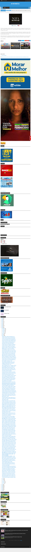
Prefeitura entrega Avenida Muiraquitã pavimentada (8, 338)
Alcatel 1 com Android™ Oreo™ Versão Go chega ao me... (9, 449)
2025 (2, 319)
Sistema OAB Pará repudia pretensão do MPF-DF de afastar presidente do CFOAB (15, 47)
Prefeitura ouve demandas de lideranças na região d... (9, 401)
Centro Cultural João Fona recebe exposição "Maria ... (9, 447)
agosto (3, 333)
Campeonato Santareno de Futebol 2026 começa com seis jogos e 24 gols (13, 536)
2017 (2, 484)
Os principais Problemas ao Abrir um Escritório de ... (9, 432)
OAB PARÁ (14, 12)
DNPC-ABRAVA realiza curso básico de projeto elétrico (9, 418)
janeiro (3, 483)
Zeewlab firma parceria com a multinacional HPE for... (9, 437)
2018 (2, 327)
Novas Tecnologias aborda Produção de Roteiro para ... (9, 407)
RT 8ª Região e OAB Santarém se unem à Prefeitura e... (9, 440)
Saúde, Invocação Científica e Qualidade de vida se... (8, 379)
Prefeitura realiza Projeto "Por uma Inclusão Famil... (8, 400)
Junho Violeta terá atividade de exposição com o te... (8, 377)
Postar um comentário (4, 55)
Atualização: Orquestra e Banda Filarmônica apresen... (9, 441)
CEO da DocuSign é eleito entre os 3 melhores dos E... (9, 366)
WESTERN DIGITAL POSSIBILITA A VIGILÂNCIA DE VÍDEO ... (9, 384)
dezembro (3, 328)
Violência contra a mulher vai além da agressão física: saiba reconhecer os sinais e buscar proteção (11, 10)
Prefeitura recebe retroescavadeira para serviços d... (9, 387)
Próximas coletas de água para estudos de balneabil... (9, 398)
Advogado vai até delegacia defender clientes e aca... (8, 406)
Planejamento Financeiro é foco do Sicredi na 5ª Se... (9, 412)
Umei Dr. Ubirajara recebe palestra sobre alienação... (8, 470)
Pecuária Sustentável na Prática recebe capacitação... (9, 378)
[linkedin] (27, 0)
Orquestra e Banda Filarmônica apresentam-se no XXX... (9, 442)
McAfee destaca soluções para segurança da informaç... (9, 446)
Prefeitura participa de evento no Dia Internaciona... (8, 337)
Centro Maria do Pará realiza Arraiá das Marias (8, 343)
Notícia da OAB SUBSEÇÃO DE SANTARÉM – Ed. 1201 (8, 456)
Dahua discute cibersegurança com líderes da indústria (9, 357)
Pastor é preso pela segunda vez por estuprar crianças (9, 350)
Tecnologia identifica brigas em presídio (7, 461)
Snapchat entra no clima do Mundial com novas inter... (9, 405)
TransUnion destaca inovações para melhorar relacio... (9, 477)
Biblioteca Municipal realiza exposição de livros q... (8, 367)
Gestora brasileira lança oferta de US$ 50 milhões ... (8, 416)
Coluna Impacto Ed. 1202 (5, 399)
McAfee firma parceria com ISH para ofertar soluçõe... (9, 355)
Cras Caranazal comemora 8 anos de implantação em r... (9, 339)
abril (3, 479)
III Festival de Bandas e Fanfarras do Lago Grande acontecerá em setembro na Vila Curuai (15, 533)
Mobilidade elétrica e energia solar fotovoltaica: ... (8, 348)
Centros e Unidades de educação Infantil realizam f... (9, 448)
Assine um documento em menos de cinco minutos (8, 417)
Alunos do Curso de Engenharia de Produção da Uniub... (9, 467)
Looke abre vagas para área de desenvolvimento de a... (9, 359)
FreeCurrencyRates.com (3, 191)
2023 (2, 321)
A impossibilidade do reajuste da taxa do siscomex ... (8, 349)
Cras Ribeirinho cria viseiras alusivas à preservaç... (8, 473)
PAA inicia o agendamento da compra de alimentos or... (9, 356)
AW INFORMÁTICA (15, 4)
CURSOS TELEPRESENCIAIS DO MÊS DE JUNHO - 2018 (8, 453)
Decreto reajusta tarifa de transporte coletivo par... (8, 428)
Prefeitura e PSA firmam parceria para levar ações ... (8, 450)
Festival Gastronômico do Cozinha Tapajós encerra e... (9, 397)
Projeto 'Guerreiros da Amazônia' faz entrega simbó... (9, 438)
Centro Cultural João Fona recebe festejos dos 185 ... (9, 431)
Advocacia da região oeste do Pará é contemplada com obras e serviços (25, 47)
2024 (2, 320)
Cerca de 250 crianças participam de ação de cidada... (9, 430)
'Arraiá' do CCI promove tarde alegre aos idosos (8, 374)
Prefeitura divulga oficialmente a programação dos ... (9, 389)
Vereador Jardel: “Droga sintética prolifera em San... (8, 427)
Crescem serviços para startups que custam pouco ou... (9, 358)
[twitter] (28, 0)
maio (3, 478)
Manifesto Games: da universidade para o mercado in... (9, 457)
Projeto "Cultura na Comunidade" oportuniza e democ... (9, 375)
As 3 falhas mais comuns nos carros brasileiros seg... (9, 409)
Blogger (21, 540)
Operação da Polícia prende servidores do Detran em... (9, 369)
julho (3, 334)
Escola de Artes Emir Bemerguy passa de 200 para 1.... (9, 469)
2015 (2, 486)
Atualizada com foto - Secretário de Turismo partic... (9, 471)
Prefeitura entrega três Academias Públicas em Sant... (9, 340)
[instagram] (26, 0)
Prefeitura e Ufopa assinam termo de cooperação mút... (9, 390)
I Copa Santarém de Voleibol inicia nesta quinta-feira (9, 466)
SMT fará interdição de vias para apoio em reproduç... (9, 422)
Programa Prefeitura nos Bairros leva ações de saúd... (9, 443)
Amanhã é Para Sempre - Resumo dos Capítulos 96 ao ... (9, 347)
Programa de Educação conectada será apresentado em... (9, 391)
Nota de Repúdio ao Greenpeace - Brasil (7, 360)
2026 (2, 318)
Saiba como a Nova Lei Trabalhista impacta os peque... (9, 386)
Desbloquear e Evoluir (6, 313)
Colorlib (3, 546)
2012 (2, 490)
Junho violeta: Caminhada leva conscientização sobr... (9, 388)
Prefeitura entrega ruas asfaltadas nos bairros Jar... (8, 345)
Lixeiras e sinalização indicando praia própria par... (8, 462)
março (3, 480)
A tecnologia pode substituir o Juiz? (6, 364)
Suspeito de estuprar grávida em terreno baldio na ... (9, 346)
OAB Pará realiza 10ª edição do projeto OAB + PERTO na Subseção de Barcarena (5, 47)
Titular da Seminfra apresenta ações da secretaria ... (8, 408)
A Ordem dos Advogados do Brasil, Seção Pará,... (8, 385)
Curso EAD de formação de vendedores (7, 370)
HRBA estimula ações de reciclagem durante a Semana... (9, 426)
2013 (2, 489)
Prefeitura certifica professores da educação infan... (9, 353)
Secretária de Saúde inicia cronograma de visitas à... (8, 459)
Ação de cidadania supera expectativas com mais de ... (9, 460)
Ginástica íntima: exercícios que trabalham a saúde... (8, 368)
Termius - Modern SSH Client (7, 306)
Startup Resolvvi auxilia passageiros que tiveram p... (8, 463)
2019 (2, 326)
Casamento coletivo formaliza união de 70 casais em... (9, 395)
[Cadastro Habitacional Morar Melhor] (15, 88)
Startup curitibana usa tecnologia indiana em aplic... (8, 419)
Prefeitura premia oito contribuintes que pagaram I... (9, 344)
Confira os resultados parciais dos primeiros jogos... (8, 421)
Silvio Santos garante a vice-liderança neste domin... (8, 354)
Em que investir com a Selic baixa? (6, 415)
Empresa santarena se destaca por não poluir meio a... (9, 394)
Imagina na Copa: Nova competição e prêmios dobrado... (9, 420)
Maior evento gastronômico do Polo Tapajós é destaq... (9, 458)
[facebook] (25, 0)
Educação (27, 10)
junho (3, 335)
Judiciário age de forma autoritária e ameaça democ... (9, 381)
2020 (2, 325)
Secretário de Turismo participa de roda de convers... (9, 472)
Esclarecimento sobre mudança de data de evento (8, 468)
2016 (2, 485)
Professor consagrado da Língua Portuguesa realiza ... (9, 436)
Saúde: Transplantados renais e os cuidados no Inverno (9, 365)
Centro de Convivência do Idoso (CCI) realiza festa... (8, 376)
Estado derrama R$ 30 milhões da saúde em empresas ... (9, 425)
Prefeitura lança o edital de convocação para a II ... (8, 336)
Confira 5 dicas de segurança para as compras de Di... (9, 474)
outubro (3, 330)
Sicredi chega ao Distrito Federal (6, 411)
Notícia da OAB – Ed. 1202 (5, 396)
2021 (2, 324)
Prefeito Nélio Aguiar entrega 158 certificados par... (8, 429)
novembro (3, 329)
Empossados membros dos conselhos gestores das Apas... (9, 439)
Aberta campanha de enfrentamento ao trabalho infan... (9, 451)
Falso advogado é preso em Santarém (6, 380)
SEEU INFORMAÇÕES (6, 310)
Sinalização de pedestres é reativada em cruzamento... (9, 410)
